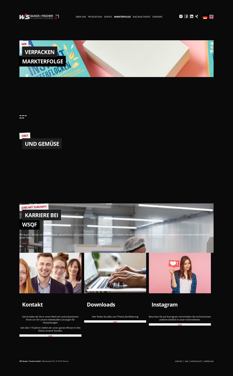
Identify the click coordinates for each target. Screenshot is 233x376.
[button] (205, 17)
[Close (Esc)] (20, 115)
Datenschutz (196, 361)
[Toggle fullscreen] (23, 115)
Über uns (81, 16)
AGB (186, 361)
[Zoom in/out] (26, 115)
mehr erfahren (24, 242)
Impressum (209, 361)
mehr (50, 335)
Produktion (95, 16)
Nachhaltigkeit (141, 16)
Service (108, 16)
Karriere (157, 16)
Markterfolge (122, 16)
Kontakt (178, 361)
